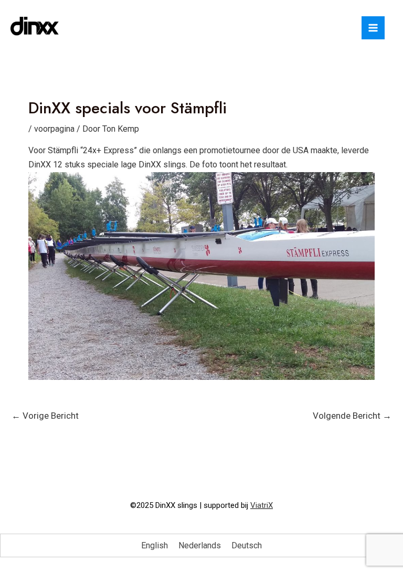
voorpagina (54, 129)
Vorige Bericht (45, 415)
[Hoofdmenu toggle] (373, 27)
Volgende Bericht (352, 415)
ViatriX (261, 505)
